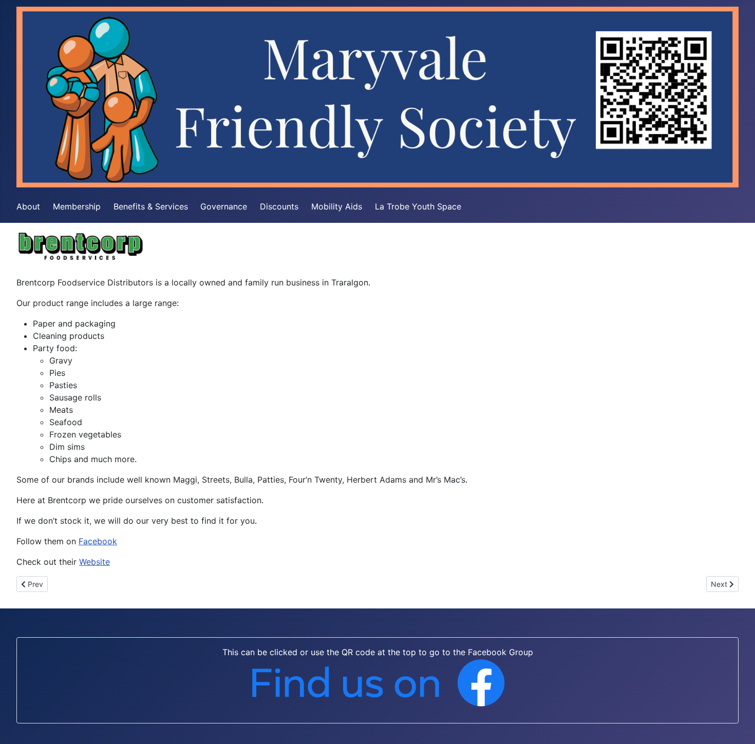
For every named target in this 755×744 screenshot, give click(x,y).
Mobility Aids (336, 206)
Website (94, 562)
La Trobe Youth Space (418, 206)
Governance (223, 206)
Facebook (98, 541)
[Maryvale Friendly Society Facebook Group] (377, 682)
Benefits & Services (151, 206)
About (28, 206)
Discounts (279, 206)
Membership (77, 206)
